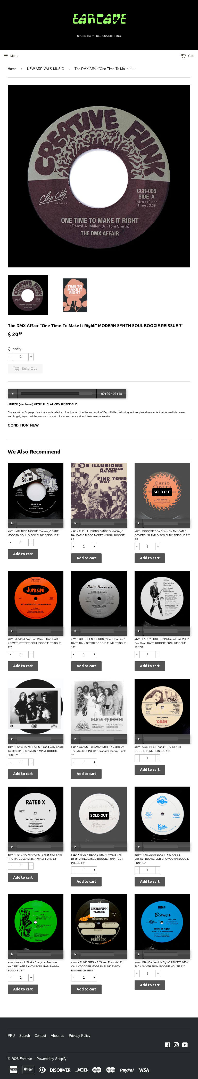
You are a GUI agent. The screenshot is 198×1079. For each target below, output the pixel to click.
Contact (40, 1036)
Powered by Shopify (52, 1059)
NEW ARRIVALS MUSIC (45, 69)
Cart (190, 56)
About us (57, 1036)
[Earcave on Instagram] (176, 1046)
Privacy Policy (79, 1036)
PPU (11, 1036)
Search (24, 1036)
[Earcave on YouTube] (185, 1046)
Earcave (26, 1059)
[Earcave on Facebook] (167, 1046)
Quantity (14, 349)
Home (12, 69)
